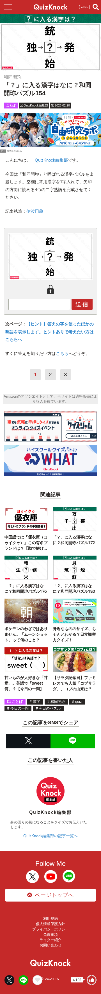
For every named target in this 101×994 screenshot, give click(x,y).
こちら (62, 353)
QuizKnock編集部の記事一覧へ (50, 836)
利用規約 (50, 918)
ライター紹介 (50, 940)
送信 (82, 304)
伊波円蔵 (34, 211)
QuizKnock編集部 (51, 160)
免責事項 (50, 934)
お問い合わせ (50, 945)
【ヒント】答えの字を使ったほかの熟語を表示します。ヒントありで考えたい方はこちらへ (49, 331)
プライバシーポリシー (50, 929)
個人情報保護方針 (50, 924)
